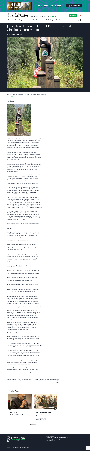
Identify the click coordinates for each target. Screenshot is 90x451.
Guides (42, 20)
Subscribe (73, 15)
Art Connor (14, 414)
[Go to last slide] (10, 408)
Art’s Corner (14, 412)
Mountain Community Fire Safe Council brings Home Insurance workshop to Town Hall (19, 379)
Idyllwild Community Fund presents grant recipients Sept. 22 (45, 414)
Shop (20, 20)
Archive (15, 20)
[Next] (55, 408)
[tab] (30, 424)
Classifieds (36, 20)
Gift (80, 15)
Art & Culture (10, 96)
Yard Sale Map (60, 20)
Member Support (50, 20)
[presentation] (20, 401)
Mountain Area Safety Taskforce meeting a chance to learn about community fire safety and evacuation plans (47, 380)
